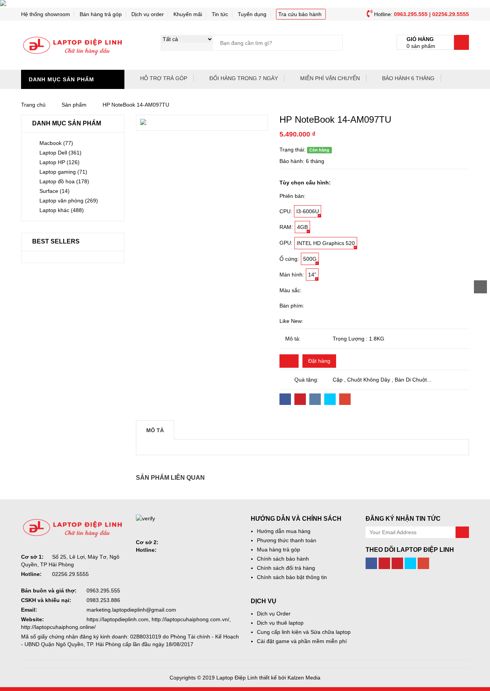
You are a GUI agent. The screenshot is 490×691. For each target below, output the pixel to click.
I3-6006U (307, 211)
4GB (302, 227)
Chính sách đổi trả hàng (286, 568)
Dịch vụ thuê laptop (280, 623)
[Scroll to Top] (480, 286)
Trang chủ (33, 105)
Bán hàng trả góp (101, 14)
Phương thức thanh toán (286, 540)
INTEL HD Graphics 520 (326, 243)
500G (310, 259)
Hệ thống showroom (45, 14)
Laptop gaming (63, 172)
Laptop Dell (60, 153)
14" (312, 274)
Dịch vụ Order (274, 613)
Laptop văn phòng (68, 200)
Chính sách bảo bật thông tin (292, 577)
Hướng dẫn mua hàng (283, 531)
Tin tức (220, 14)
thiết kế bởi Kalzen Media (289, 678)
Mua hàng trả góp (278, 549)
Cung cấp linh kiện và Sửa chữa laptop (304, 632)
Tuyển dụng (252, 14)
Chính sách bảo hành (283, 559)
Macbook (56, 143)
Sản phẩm (74, 105)
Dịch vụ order (147, 14)
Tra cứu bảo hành (300, 14)
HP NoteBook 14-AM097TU (136, 105)
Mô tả (155, 430)
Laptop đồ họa (64, 181)
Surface (54, 191)
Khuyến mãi (187, 14)
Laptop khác (61, 210)
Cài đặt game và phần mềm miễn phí (302, 641)
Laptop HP (59, 162)
